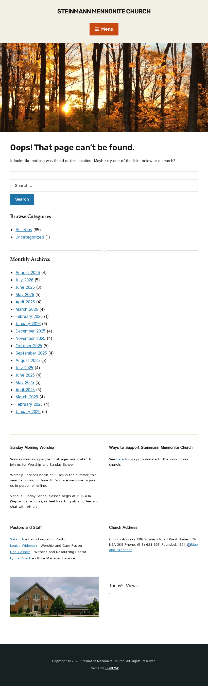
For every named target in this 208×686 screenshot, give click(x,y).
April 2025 (25, 390)
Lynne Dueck (20, 558)
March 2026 (26, 309)
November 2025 (30, 339)
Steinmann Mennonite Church (104, 11)
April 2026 (25, 302)
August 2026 (27, 273)
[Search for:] (104, 185)
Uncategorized (29, 237)
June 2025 (25, 375)
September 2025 (31, 353)
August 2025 (27, 361)
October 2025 (28, 346)
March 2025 (26, 397)
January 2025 (28, 412)
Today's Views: (124, 586)
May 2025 (24, 383)
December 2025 (30, 331)
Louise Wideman (23, 545)
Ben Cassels (20, 552)
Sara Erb (17, 539)
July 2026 (24, 280)
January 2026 (28, 324)
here (120, 459)
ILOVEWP (112, 668)
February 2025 (29, 404)
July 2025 (24, 368)
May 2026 (24, 295)
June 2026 (25, 287)
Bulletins (23, 230)
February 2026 (29, 316)
